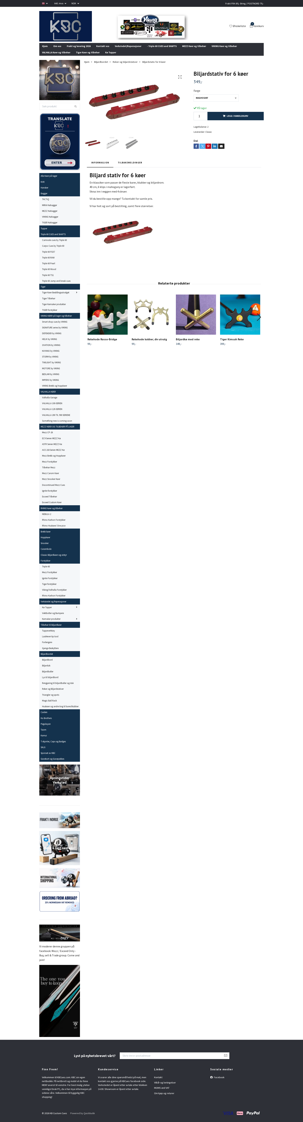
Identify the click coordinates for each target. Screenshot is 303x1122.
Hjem (45, 50)
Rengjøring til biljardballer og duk (58, 687)
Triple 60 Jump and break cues (56, 285)
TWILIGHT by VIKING (51, 367)
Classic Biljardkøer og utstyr (54, 559)
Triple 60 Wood (49, 273)
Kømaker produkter (51, 623)
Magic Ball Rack (49, 705)
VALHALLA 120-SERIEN (52, 413)
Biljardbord (47, 664)
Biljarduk (46, 670)
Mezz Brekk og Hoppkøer (54, 460)
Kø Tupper (110, 57)
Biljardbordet (47, 658)
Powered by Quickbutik (82, 1118)
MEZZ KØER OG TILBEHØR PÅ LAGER (57, 431)
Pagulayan (46, 728)
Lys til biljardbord (50, 682)
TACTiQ (45, 203)
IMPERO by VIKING (50, 384)
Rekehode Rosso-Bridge (102, 344)
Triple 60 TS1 (48, 279)
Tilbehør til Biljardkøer (51, 629)
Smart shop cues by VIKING (54, 326)
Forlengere (47, 647)
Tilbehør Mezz (48, 472)
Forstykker (45, 565)
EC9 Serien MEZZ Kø (51, 442)
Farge (197, 95)
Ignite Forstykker (50, 582)
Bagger (44, 198)
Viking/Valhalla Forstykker (54, 594)
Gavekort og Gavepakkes (52, 763)
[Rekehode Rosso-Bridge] (107, 319)
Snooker (45, 547)
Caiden (44, 716)
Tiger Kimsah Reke (232, 344)
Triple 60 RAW (48, 262)
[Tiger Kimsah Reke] (240, 319)
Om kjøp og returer (164, 1098)
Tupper (44, 233)
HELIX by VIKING (49, 343)
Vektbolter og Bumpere (53, 617)
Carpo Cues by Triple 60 (53, 250)
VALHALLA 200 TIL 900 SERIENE (56, 419)
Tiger (43, 291)
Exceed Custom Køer (52, 507)
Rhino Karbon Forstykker (53, 524)
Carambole (46, 553)
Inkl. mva (59, 3)
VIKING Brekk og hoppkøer (54, 390)
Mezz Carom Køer (50, 477)
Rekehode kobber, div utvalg (149, 344)
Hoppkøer (45, 542)
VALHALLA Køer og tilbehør (56, 57)
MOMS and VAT (161, 1092)
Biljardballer (47, 676)
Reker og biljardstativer (125, 66)
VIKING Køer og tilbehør (224, 50)
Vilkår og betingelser (165, 1087)
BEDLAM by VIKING (50, 378)
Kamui (44, 740)
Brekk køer (45, 536)
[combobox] (216, 102)
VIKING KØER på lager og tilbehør (56, 320)
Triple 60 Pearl (48, 268)
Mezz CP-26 (47, 437)
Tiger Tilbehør (48, 303)
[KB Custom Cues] (69, 28)
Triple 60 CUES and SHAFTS (53, 239)
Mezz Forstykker (49, 466)
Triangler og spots (50, 699)
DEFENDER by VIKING (51, 338)
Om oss (57, 50)
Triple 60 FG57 (48, 256)
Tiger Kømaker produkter (54, 308)
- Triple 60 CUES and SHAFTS (162, 50)
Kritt (43, 186)
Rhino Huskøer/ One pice (53, 530)
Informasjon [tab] (100, 167)
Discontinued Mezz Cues (53, 489)
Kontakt (158, 1081)
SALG (43, 752)
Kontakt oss (102, 50)
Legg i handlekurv (237, 120)
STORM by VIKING (50, 361)
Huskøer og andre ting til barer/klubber (60, 711)
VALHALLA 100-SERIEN (52, 408)
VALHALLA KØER (48, 396)
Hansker (44, 192)
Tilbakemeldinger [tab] (130, 167)
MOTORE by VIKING (51, 372)
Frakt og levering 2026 (79, 50)
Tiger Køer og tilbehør (88, 57)
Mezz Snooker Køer (51, 483)
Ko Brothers (46, 722)
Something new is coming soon (57, 425)
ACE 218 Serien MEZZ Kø (53, 454)
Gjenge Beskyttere (50, 652)
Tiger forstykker (49, 588)
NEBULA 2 (46, 518)
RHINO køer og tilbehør (52, 512)
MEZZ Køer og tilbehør (194, 50)
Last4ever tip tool (50, 641)
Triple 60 (46, 571)
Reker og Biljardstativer (53, 693)
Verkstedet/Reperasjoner (128, 50)
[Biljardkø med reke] (196, 319)
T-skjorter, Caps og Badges (53, 746)
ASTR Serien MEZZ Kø (52, 448)
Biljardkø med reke (188, 344)
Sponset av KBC (48, 757)
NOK (74, 3)
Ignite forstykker (49, 495)
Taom (43, 734)
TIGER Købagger (49, 227)
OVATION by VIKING (51, 349)
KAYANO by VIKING (50, 355)
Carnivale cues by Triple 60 (54, 244)
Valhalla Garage (49, 402)
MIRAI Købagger (49, 209)
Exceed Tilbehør (49, 501)
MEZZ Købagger (49, 215)
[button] (258, 322)
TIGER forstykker (49, 314)
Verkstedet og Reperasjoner (53, 606)
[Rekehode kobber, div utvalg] (152, 319)
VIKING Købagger (50, 221)
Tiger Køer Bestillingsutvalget (55, 297)
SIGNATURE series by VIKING (55, 332)
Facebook (218, 1081)
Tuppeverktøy (48, 635)
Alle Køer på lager (49, 180)
